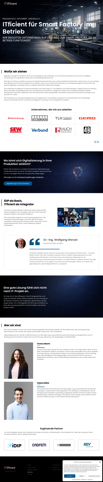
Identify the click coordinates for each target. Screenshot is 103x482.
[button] (100, 462)
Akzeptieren (70, 476)
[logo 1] (10, 3)
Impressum (90, 479)
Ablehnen (81, 476)
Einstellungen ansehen (94, 476)
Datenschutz (84, 479)
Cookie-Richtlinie (76, 479)
